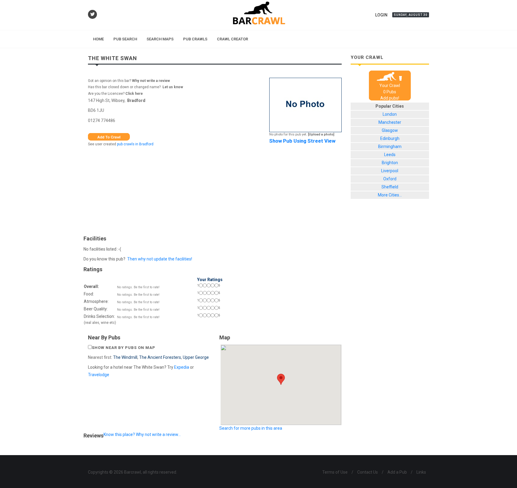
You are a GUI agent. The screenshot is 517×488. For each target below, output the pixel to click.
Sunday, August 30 (411, 14)
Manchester (389, 122)
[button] (281, 379)
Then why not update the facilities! (159, 259)
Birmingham (390, 146)
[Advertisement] (215, 189)
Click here (134, 94)
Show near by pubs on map (123, 347)
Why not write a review (150, 81)
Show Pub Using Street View (302, 141)
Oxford (389, 178)
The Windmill (125, 357)
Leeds (390, 154)
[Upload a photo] (321, 134)
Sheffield (389, 186)
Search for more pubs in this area (250, 428)
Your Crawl (389, 85)
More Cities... (390, 195)
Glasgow (390, 130)
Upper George (196, 357)
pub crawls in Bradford (135, 144)
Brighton (390, 162)
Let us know (172, 87)
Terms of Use (335, 472)
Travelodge (98, 374)
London (390, 114)
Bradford (136, 100)
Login (381, 15)
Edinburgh (389, 138)
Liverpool (389, 170)
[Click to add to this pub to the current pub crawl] (109, 136)
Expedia (181, 367)
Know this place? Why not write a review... (142, 434)
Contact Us (367, 472)
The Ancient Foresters (160, 357)
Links (421, 472)
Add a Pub (397, 472)
